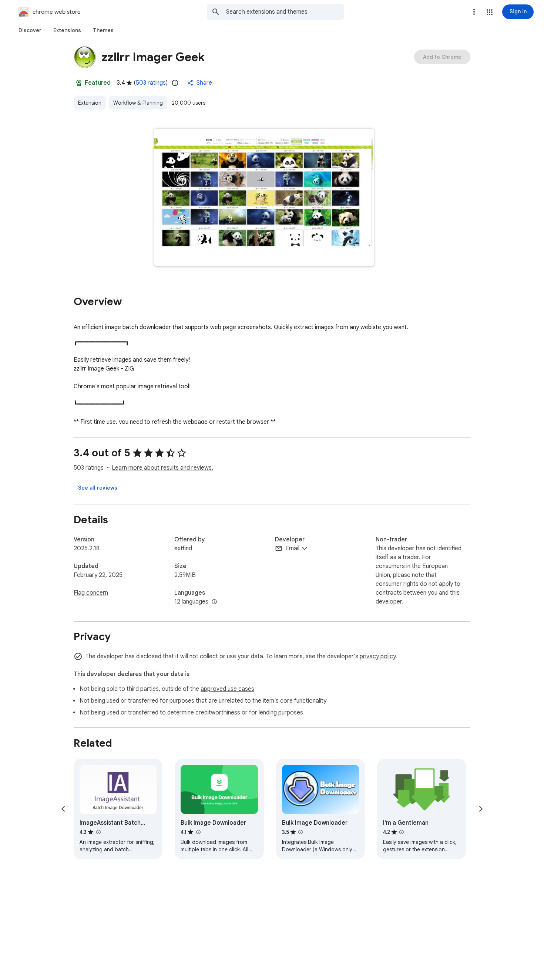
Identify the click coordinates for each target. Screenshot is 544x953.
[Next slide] (480, 808)
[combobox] (285, 11)
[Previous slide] (63, 808)
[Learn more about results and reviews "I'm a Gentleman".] (401, 832)
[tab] (30, 30)
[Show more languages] (214, 602)
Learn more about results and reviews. (162, 468)
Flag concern (91, 593)
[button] (489, 12)
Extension (89, 102)
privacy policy (378, 656)
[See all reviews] (98, 488)
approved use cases (227, 689)
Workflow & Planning (138, 102)
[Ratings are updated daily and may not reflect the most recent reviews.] (175, 82)
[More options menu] (474, 11)
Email (292, 548)
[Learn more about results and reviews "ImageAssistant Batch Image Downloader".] (98, 832)
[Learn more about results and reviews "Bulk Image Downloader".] (198, 832)
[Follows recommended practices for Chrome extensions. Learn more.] (79, 83)
